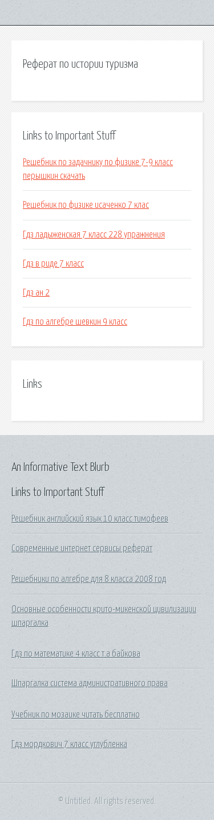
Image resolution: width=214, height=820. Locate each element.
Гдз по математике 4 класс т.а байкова (75, 653)
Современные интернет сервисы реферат (81, 548)
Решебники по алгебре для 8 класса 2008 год (88, 579)
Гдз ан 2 (36, 292)
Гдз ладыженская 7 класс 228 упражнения (94, 234)
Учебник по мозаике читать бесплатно (75, 714)
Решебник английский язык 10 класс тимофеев (89, 518)
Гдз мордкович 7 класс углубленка (69, 744)
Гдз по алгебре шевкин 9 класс (75, 321)
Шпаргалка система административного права (89, 683)
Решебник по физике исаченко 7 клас (86, 205)
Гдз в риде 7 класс (53, 263)
